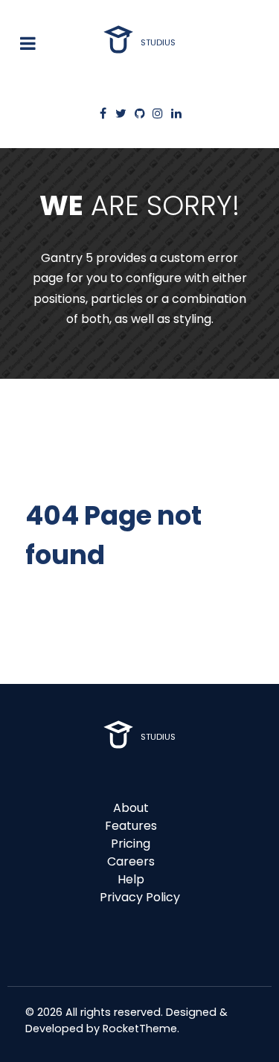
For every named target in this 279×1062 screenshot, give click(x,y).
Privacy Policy (140, 897)
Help (131, 879)
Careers (131, 861)
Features (131, 825)
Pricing (130, 843)
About (131, 807)
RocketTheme (140, 1028)
